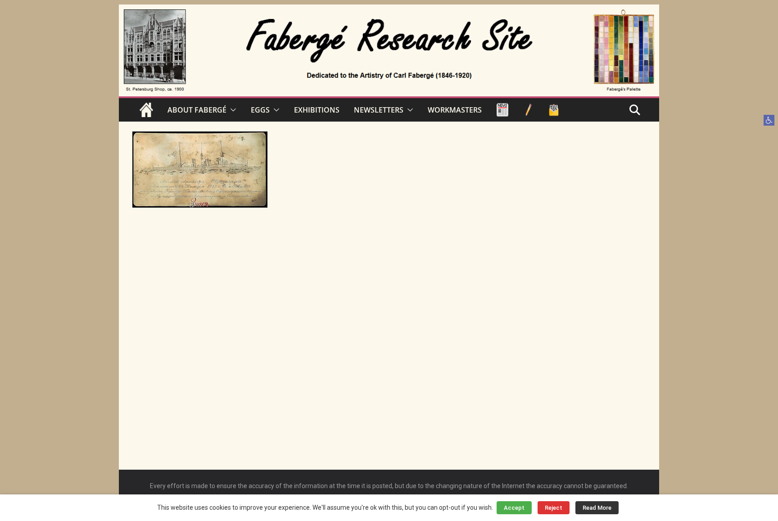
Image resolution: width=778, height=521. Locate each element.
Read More (597, 507)
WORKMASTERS (455, 110)
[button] (769, 120)
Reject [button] (553, 507)
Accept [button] (514, 507)
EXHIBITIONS (316, 110)
